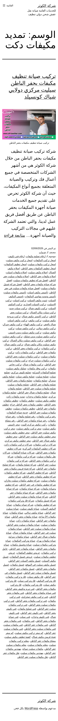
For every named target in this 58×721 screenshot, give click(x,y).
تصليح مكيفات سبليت (18, 384)
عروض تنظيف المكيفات (28, 553)
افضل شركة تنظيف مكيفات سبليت (30, 280)
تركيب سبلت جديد (18, 308)
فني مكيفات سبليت (13, 625)
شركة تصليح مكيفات (26, 464)
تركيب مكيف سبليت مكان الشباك (26, 340)
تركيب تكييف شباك (37, 308)
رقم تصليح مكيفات (26, 416)
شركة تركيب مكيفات (25, 456)
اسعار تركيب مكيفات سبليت (42, 264)
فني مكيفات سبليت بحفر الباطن (40, 629)
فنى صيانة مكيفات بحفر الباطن (40, 593)
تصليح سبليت (42, 376)
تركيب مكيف (35, 320)
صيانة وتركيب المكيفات (23, 540)
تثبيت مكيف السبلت (37, 300)
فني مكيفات (28, 621)
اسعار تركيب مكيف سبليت (19, 260)
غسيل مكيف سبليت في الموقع (41, 564)
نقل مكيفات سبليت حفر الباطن (32, 657)
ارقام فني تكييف (16, 256)
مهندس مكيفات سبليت (32, 653)
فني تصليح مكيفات (27, 609)
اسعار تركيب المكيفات (45, 260)
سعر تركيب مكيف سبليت (28, 428)
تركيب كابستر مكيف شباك (35, 316)
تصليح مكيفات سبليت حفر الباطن (39, 388)
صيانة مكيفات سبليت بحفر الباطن (23, 525)
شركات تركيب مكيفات (44, 444)
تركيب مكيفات (48, 348)
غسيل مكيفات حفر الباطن (22, 569)
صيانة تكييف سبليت (29, 508)
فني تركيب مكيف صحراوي (34, 597)
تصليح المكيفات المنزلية (44, 372)
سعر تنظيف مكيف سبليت (17, 432)
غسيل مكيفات (17, 564)
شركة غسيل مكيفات (45, 500)
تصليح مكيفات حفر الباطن (43, 384)
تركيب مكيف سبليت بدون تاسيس (24, 332)
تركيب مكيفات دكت (25, 352)
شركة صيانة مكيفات (29, 488)
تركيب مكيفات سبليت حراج (42, 360)
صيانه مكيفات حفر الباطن (22, 549)
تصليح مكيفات (40, 380)
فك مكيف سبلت (35, 577)
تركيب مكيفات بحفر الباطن (26, 348)
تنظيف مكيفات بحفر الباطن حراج (26, 404)
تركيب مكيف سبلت (25, 328)
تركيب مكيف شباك (13, 344)
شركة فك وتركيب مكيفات (21, 500)
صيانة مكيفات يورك (46, 540)
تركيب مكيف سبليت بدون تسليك (40, 336)
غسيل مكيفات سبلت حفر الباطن (40, 573)
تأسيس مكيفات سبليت (15, 292)
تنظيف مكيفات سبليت (24, 408)
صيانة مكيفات (16, 512)
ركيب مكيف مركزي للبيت (34, 424)
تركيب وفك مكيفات (37, 368)
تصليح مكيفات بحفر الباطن (19, 380)
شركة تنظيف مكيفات (15, 472)
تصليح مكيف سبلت (25, 376)
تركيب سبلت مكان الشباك (43, 312)
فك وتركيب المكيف (46, 581)
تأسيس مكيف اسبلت (37, 292)
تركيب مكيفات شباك (33, 364)
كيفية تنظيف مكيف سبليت (18, 637)
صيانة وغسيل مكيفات (21, 544)
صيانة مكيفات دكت (25, 520)
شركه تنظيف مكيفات (45, 505)
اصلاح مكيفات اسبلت (16, 272)
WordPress (31, 708)
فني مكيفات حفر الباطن (36, 625)
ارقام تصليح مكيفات (36, 256)
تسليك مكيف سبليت (16, 368)
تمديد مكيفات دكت (16, 396)
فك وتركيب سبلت (26, 581)
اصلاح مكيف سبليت (38, 272)
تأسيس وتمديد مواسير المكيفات (40, 296)
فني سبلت (25, 617)
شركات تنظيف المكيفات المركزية (39, 448)
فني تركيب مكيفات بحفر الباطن (31, 601)
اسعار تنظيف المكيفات (15, 264)
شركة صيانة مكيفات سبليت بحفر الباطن (28, 496)
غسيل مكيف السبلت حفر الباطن (25, 561)
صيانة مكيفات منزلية (19, 536)
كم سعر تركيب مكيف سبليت (29, 633)
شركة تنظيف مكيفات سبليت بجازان (22, 480)
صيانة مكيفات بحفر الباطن (24, 516)
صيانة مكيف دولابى (34, 512)
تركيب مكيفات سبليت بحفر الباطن (23, 356)
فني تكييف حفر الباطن (32, 613)
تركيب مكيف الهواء (33, 324)
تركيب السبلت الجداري (34, 304)
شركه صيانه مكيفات (23, 505)
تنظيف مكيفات (26, 400)
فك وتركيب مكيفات (32, 585)
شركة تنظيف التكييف (37, 472)
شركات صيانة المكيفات (23, 452)
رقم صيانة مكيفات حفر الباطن (32, 420)
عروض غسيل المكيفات (21, 557)
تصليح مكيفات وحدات (36, 396)
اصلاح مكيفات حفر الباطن (43, 276)
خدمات (42, 252)
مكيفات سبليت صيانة (32, 649)
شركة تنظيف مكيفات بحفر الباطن (39, 476)
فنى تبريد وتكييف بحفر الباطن (20, 589)
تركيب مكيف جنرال (12, 324)
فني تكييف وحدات (40, 617)
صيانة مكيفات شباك (22, 533)
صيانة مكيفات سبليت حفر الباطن (39, 529)
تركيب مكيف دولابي (46, 328)
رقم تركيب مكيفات (46, 416)
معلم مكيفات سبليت (38, 645)
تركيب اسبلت (19, 300)
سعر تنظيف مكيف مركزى (18, 440)
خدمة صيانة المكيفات (17, 412)
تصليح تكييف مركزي (21, 372)
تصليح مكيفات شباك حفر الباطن (33, 392)
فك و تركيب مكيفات (16, 577)
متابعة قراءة (14, 235)
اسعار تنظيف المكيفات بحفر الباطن (38, 268)
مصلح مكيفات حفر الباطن (43, 641)
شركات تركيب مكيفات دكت (18, 444)
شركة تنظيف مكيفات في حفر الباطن (37, 484)
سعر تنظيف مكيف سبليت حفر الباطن (37, 436)
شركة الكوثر (46, 6)
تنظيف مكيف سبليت (46, 400)
